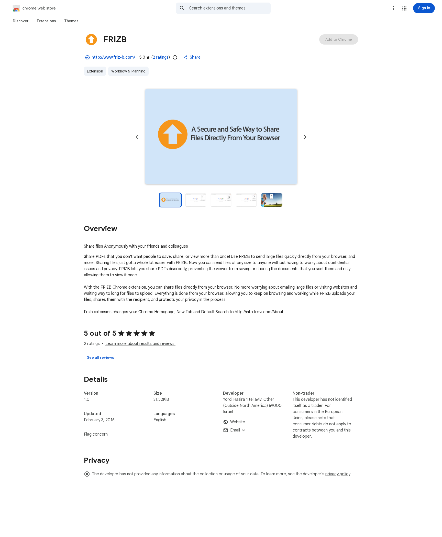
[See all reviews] (100, 357)
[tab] (21, 21)
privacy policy (337, 474)
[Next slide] (305, 137)
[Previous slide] (137, 137)
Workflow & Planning (128, 71)
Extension (95, 71)
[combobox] (230, 8)
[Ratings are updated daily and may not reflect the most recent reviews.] (175, 57)
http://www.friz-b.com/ (113, 57)
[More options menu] (394, 8)
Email (235, 430)
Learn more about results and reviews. (140, 343)
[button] (404, 8)
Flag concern (96, 434)
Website (237, 422)
